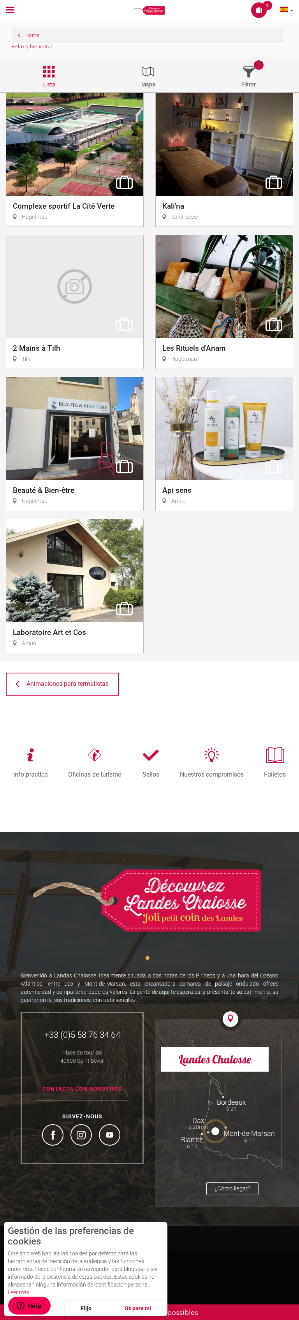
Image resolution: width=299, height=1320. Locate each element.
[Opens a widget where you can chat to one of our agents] (29, 1306)
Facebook (53, 1136)
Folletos (275, 774)
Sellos (150, 774)
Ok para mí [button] (138, 1308)
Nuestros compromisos (212, 774)
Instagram (82, 1136)
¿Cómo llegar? (232, 1188)
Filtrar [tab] (248, 84)
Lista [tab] (49, 84)
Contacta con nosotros (82, 1089)
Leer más (19, 1292)
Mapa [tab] (148, 84)
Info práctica (30, 774)
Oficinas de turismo (94, 774)
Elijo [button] (86, 1308)
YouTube (110, 1136)
